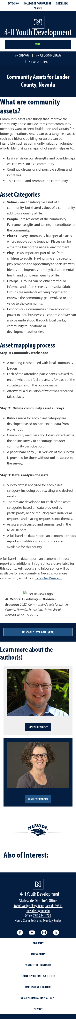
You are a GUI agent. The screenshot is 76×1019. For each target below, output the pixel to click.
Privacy (38, 1009)
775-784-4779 (42, 915)
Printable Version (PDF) (38, 632)
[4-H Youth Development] (38, 884)
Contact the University (38, 965)
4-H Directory (22, 55)
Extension (13, 3)
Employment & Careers (38, 987)
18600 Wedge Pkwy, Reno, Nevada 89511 (38, 905)
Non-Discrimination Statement (38, 998)
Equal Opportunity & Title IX (38, 976)
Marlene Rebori (38, 799)
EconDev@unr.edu (48, 578)
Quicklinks (62, 3)
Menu (38, 44)
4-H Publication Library (48, 55)
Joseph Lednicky (38, 727)
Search (38, 8)
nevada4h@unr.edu (38, 910)
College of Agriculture (37, 3)
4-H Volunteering (38, 62)
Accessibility (38, 954)
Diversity (38, 943)
